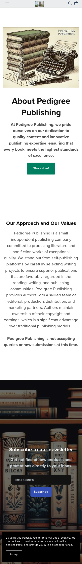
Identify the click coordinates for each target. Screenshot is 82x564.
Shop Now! (41, 168)
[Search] (70, 3)
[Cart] (78, 3)
